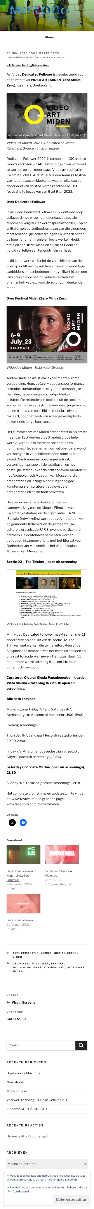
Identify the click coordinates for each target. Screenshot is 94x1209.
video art (56, 967)
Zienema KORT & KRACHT (27, 1109)
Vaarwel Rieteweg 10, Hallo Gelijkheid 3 (37, 1100)
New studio (15, 1082)
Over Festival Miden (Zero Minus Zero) (37, 298)
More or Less (17, 1091)
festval (58, 963)
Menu (49, 37)
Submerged (38, 1136)
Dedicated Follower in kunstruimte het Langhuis (21, 875)
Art (16, 953)
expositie (30, 953)
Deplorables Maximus (23, 1073)
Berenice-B (15, 1136)
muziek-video (65, 953)
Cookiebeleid (21, 1191)
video (18, 957)
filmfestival (36, 80)
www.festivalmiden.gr (28, 799)
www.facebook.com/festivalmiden (33, 804)
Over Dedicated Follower (26, 202)
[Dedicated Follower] (23, 904)
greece (39, 967)
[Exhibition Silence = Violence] (62, 854)
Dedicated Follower (20, 920)
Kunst (46, 953)
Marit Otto (49, 53)
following (22, 967)
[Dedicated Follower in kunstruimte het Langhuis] (23, 854)
